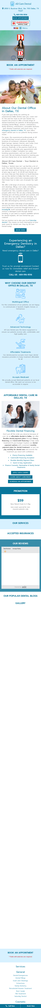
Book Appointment (20, 18)
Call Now (11, 1006)
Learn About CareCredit (20, 477)
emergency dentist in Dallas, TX (14, 130)
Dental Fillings (20, 978)
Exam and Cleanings (20, 981)
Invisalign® (6, 209)
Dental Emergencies (20, 975)
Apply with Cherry (20, 472)
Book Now (20, 230)
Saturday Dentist (20, 996)
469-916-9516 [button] (25, 274)
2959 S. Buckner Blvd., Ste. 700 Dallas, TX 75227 (21, 9)
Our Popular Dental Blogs (20, 596)
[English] (15, 28)
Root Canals (20, 991)
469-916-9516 (21, 14)
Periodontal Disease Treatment (20, 988)
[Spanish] (17, 28)
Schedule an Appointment (20, 481)
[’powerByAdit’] (24, 587)
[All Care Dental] (20, 3)
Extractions (20, 983)
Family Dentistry (20, 986)
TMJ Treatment (20, 994)
